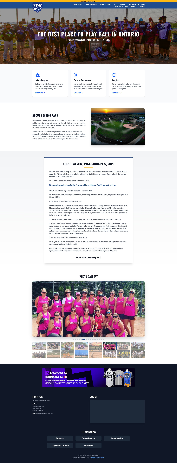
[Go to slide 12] (95, 339)
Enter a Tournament (90, 4)
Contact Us (141, 6)
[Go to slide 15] (101, 339)
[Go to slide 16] (103, 339)
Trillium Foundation (130, 6)
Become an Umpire (105, 4)
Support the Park (119, 4)
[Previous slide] (36, 309)
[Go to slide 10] (92, 339)
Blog (143, 4)
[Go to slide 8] (88, 339)
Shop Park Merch (133, 4)
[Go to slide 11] (94, 339)
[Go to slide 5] (81, 339)
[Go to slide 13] (97, 339)
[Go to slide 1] (73, 339)
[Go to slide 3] (77, 339)
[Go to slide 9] (90, 339)
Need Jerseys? (119, 6)
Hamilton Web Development (97, 458)
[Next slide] (141, 309)
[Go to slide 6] (83, 339)
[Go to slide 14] (99, 339)
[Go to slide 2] (75, 339)
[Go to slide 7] (86, 339)
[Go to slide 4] (79, 339)
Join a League (77, 4)
